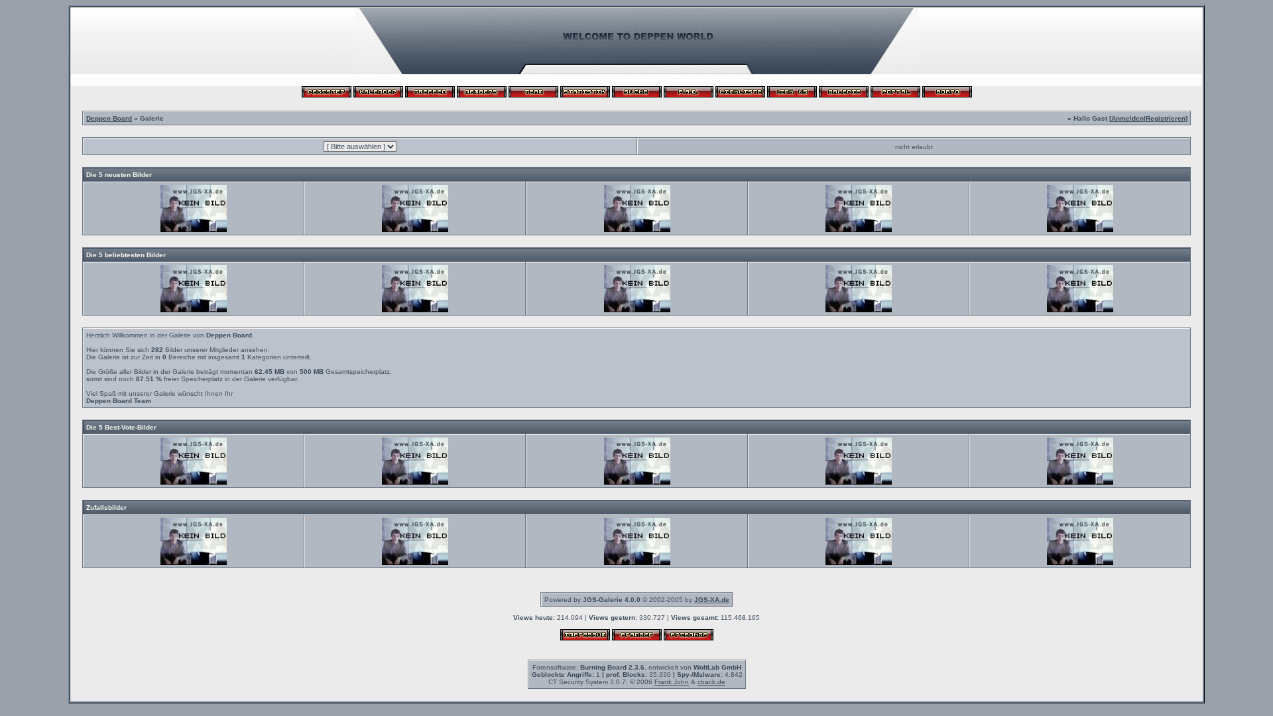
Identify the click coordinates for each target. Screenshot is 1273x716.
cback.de (711, 682)
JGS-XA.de (711, 599)
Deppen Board (109, 118)
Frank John (671, 682)
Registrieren (1165, 118)
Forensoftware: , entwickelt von (636, 667)
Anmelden (1127, 118)
